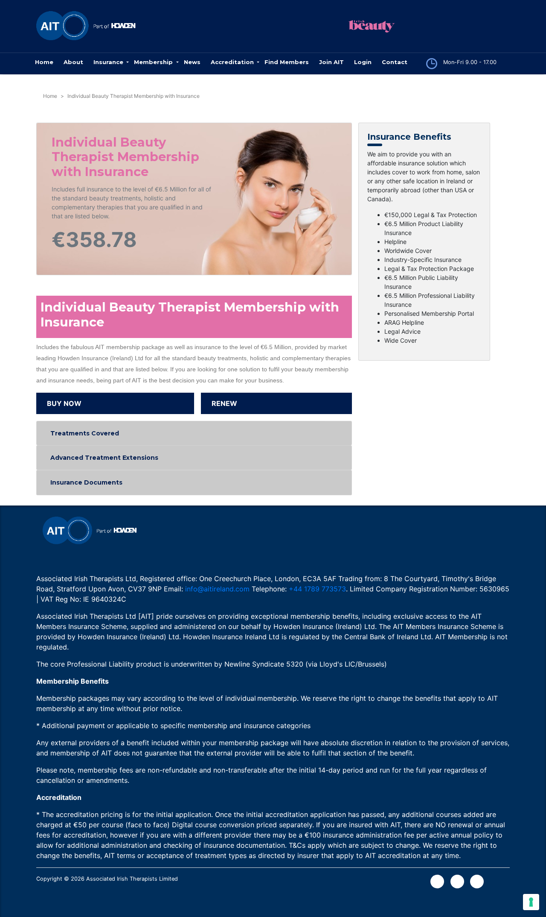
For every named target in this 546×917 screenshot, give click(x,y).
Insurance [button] (109, 62)
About (73, 62)
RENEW (224, 403)
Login (363, 62)
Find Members (286, 62)
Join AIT (331, 62)
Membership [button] (154, 62)
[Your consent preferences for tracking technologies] (531, 902)
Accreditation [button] (233, 62)
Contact (394, 62)
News (192, 62)
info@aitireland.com (217, 589)
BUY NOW (64, 403)
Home (44, 62)
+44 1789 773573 (317, 589)
